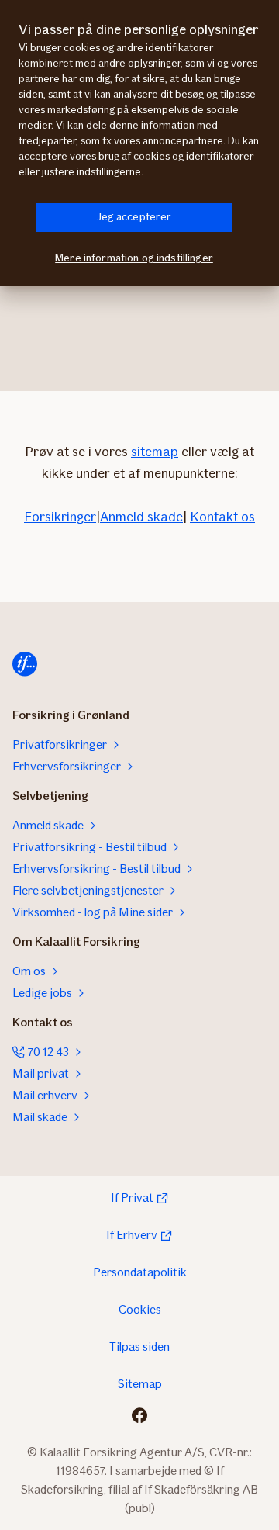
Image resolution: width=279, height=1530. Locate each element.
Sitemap (140, 1383)
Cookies (140, 1309)
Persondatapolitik (140, 1272)
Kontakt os (222, 516)
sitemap (154, 451)
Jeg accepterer (134, 216)
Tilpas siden (139, 1346)
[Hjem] (24, 664)
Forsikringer (60, 516)
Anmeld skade (141, 516)
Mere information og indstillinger (134, 258)
